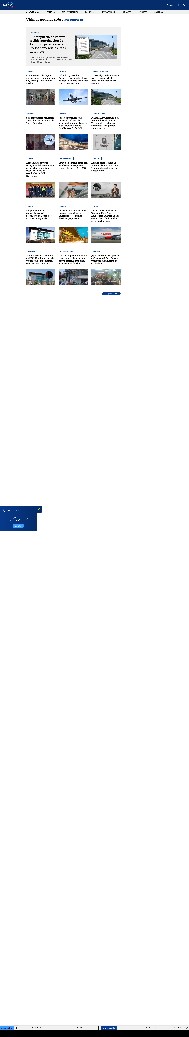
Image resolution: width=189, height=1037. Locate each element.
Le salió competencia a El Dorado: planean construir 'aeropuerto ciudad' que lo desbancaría (104, 166)
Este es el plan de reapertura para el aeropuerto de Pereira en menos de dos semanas (105, 79)
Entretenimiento (70, 12)
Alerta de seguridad (72, 1028)
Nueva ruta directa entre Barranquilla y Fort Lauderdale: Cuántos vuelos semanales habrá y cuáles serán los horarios (105, 215)
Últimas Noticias (7, 1028)
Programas (171, 5)
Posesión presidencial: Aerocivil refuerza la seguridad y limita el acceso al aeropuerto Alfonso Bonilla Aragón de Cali (73, 123)
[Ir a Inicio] (8, 5)
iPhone (183, 1028)
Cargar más (109, 294)
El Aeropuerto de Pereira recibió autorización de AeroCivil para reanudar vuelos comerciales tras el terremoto (49, 44)
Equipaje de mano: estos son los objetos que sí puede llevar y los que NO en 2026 (73, 165)
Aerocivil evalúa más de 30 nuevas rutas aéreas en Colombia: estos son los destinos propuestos (72, 214)
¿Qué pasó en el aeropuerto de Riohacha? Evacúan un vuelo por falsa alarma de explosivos (105, 259)
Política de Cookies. (17, 521)
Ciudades (127, 12)
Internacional (108, 12)
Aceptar (18, 526)
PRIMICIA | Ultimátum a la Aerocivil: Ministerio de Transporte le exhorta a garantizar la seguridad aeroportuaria (105, 123)
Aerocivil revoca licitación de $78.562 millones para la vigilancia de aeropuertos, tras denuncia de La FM (40, 259)
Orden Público (32, 12)
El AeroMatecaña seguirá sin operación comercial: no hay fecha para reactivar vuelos (40, 79)
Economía (89, 12)
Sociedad (158, 12)
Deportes (142, 12)
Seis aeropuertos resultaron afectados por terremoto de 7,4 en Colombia (40, 120)
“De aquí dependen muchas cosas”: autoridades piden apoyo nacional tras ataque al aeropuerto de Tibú (73, 259)
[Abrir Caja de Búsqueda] (184, 5)
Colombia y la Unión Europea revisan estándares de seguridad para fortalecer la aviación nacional (73, 79)
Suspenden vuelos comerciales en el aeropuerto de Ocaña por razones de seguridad (39, 214)
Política (51, 12)
